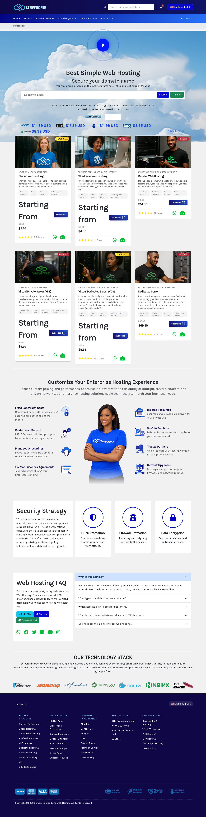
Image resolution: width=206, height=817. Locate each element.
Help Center (87, 752)
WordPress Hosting (29, 733)
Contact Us (107, 18)
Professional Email (29, 738)
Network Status (88, 18)
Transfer (177, 94)
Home (16, 18)
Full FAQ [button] (25, 614)
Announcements (45, 18)
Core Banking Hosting (149, 723)
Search (163, 94)
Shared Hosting (27, 728)
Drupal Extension (59, 738)
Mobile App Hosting (152, 743)
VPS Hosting (25, 743)
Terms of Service (89, 747)
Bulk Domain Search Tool (122, 732)
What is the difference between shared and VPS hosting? (111, 615)
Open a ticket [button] (29, 620)
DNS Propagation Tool (123, 721)
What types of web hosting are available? (102, 598)
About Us (85, 724)
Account (186, 18)
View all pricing (176, 131)
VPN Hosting (149, 748)
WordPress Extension (56, 727)
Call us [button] (42, 614)
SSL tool (116, 738)
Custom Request (59, 757)
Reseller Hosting (28, 752)
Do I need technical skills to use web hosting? (105, 623)
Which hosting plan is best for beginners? (102, 606)
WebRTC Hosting (151, 729)
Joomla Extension (59, 734)
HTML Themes (57, 743)
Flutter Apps (56, 721)
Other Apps (56, 753)
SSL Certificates (27, 767)
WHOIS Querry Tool (121, 725)
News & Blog (87, 757)
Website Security (28, 757)
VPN (21, 762)
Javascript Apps (58, 748)
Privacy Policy (88, 743)
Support (85, 733)
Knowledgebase (67, 18)
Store (27, 18)
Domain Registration (30, 724)
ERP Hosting (149, 738)
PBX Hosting (149, 734)
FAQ (83, 738)
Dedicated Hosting (29, 747)
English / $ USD (181, 7)
